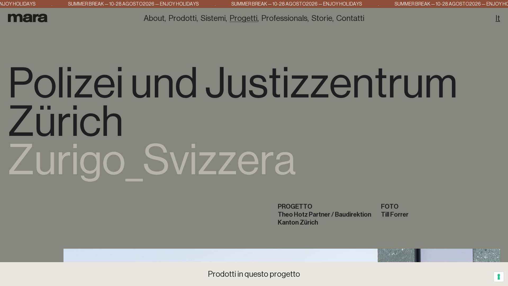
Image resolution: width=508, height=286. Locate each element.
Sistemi (213, 18)
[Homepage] (28, 18)
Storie (321, 18)
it (498, 18)
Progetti (243, 18)
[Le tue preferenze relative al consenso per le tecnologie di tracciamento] (499, 277)
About (154, 18)
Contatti (350, 18)
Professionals (284, 18)
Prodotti (183, 18)
